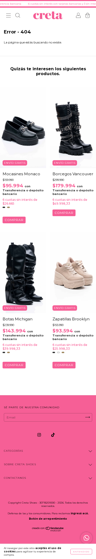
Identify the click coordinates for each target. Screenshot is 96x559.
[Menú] (8, 16)
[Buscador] (17, 16)
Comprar (14, 220)
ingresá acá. (80, 513)
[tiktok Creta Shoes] (53, 435)
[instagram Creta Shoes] (40, 435)
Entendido (81, 551)
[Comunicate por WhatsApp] (86, 538)
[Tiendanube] (48, 530)
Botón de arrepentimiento (48, 518)
